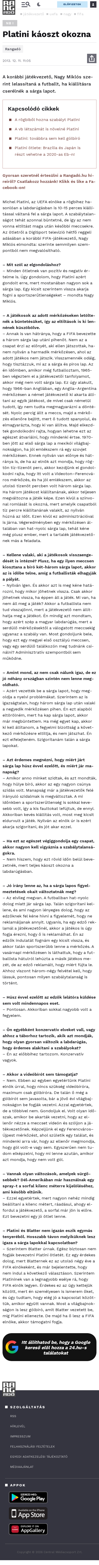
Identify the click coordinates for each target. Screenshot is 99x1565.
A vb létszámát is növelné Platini (47, 129)
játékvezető (33, 14)
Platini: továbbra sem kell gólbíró (47, 138)
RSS (13, 1416)
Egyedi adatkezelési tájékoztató (39, 1456)
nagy (67, 14)
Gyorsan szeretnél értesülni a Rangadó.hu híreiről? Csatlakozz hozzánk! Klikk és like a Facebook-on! (49, 181)
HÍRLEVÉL (17, 1426)
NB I (10, 23)
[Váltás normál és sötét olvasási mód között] (39, 5)
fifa (80, 14)
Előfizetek (72, 4)
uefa (54, 14)
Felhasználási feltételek (32, 1446)
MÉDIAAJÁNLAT (22, 1467)
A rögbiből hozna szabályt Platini (47, 119)
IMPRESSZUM (20, 1436)
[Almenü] (26, 4)
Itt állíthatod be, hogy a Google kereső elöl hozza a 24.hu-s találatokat (55, 1347)
